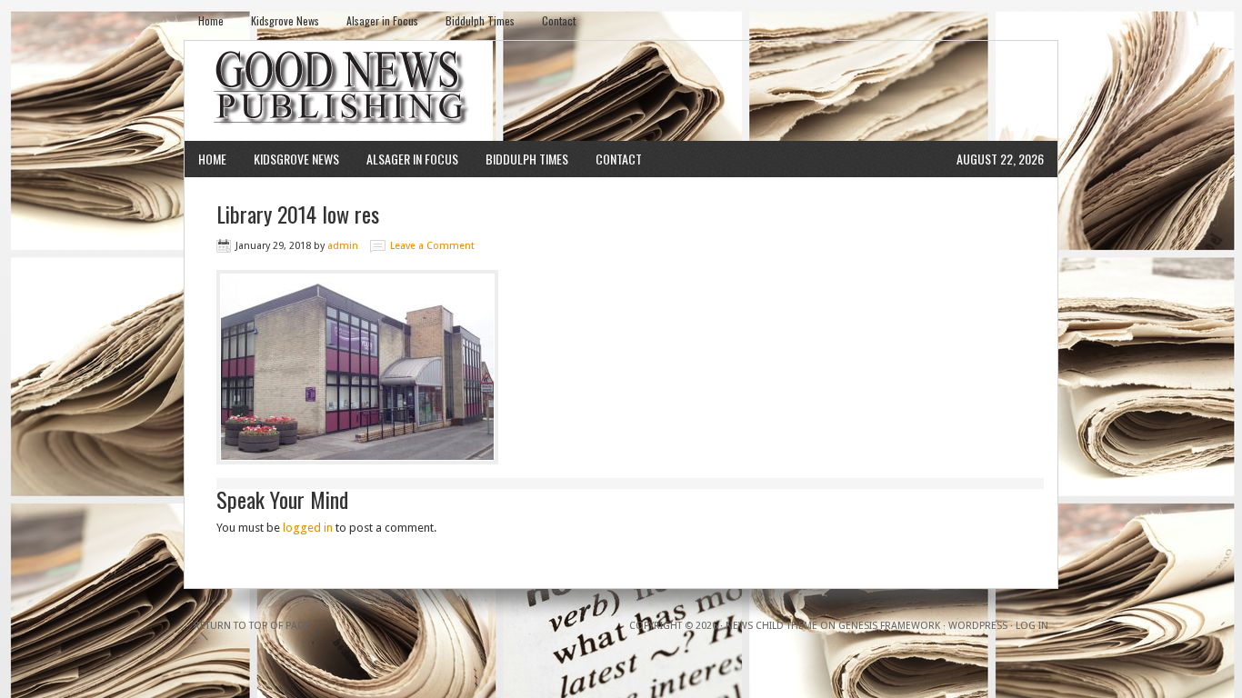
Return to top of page (252, 626)
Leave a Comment (432, 246)
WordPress (977, 626)
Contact (559, 20)
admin (342, 246)
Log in (1032, 626)
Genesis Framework (889, 626)
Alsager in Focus (382, 20)
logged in (308, 527)
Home (211, 20)
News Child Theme (771, 626)
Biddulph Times (480, 20)
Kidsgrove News (285, 20)
